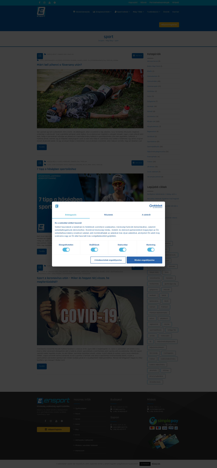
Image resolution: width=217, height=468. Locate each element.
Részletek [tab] (108, 215)
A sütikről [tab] (146, 215)
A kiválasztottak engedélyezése (108, 260)
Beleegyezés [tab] (70, 215)
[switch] (94, 250)
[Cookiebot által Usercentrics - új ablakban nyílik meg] (151, 206)
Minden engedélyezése (144, 260)
